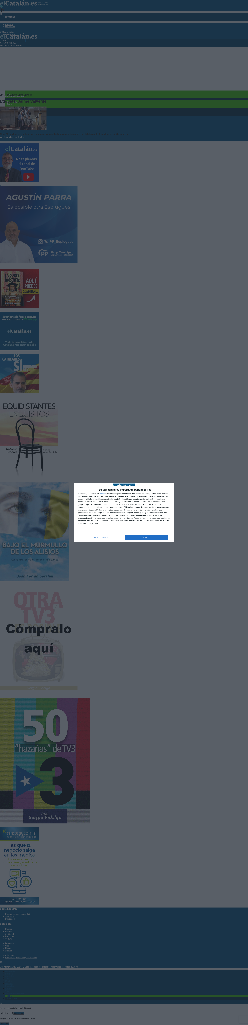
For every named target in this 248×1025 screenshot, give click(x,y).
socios (102, 493)
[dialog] (124, 512)
